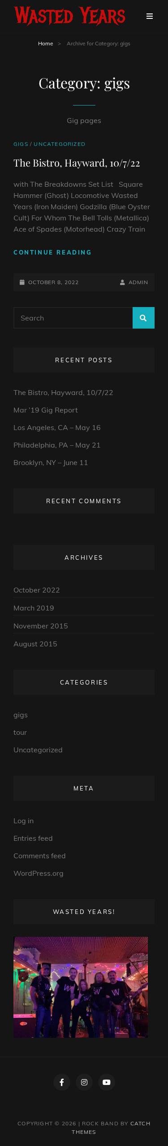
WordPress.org (38, 873)
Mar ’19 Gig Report (45, 409)
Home (45, 43)
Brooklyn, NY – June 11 (50, 462)
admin (138, 282)
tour (20, 732)
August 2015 (35, 643)
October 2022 (36, 589)
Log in (23, 820)
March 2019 (33, 607)
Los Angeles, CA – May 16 (57, 427)
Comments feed (39, 855)
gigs (20, 144)
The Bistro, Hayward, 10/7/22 (76, 162)
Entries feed (33, 838)
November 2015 (40, 625)
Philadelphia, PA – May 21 (57, 444)
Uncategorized (60, 144)
